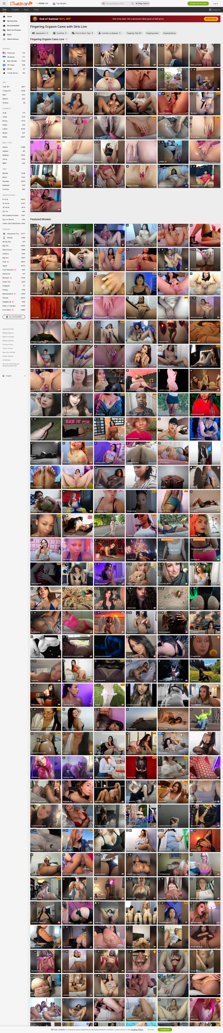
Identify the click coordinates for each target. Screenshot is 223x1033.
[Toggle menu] (4, 3)
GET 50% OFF (211, 19)
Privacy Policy (8, 344)
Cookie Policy (137, 1030)
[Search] (132, 3)
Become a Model (9, 352)
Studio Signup (8, 356)
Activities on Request (110, 33)
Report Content (8, 337)
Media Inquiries (8, 341)
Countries (60, 33)
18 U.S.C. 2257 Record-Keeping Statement (11, 365)
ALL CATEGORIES (15, 317)
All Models (6, 360)
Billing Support (8, 333)
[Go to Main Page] (21, 3)
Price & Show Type (82, 33)
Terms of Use (8, 348)
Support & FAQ (8, 329)
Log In (215, 4)
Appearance (40, 33)
